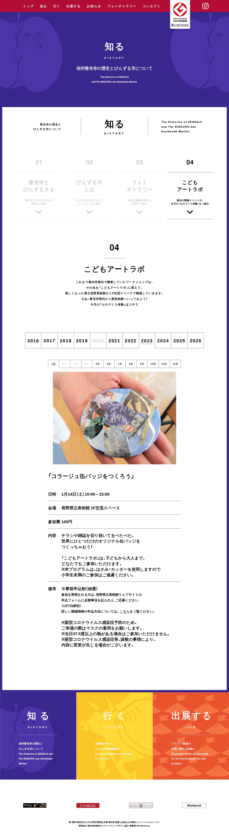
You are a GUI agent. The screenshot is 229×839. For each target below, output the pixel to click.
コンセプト (152, 6)
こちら (125, 611)
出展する (73, 6)
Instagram (205, 6)
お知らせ (94, 6)
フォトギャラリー (122, 6)
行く (56, 6)
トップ (28, 6)
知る (43, 6)
